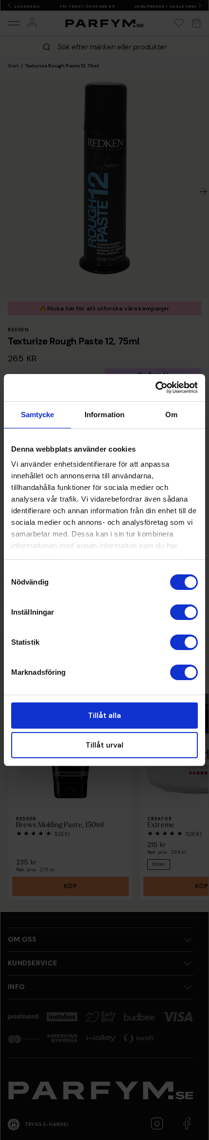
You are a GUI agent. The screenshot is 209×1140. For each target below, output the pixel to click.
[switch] (184, 612)
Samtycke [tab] (37, 414)
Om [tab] (171, 414)
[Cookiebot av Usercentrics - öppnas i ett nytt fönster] (155, 387)
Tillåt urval (104, 745)
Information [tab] (104, 414)
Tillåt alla (104, 715)
